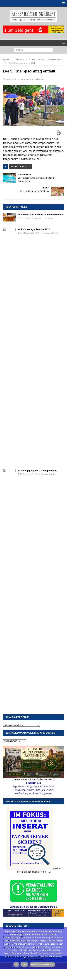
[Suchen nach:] (33, 49)
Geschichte (21, 59)
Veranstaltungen (20, 166)
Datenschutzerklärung (33, 959)
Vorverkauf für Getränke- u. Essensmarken (40, 214)
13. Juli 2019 (11, 79)
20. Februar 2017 (26, 474)
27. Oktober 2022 (27, 233)
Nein (24, 964)
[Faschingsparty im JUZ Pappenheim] (9, 586)
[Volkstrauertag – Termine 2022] (9, 345)
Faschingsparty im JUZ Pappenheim (37, 470)
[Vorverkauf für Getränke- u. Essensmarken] (9, 217)
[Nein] (63, 948)
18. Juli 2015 (25, 218)
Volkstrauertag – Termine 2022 (34, 229)
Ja (16, 964)
